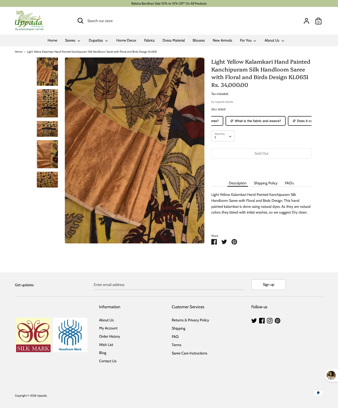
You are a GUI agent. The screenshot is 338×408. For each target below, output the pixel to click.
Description (237, 183)
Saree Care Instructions (189, 353)
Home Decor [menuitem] (126, 40)
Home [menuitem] (52, 40)
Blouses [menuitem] (199, 40)
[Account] (306, 19)
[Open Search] (80, 20)
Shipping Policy (266, 183)
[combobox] (222, 135)
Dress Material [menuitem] (174, 40)
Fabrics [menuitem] (149, 40)
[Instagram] (269, 320)
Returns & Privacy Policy (190, 320)
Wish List (106, 344)
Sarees (70, 40)
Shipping (178, 328)
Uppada (42, 395)
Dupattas (96, 40)
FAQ (175, 336)
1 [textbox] (215, 137)
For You (246, 40)
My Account (108, 328)
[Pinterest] (277, 320)
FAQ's (289, 183)
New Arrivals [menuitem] (222, 40)
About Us (272, 40)
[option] (134, 152)
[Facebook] (262, 320)
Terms (176, 345)
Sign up (268, 284)
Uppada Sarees (224, 101)
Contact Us (108, 361)
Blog (102, 353)
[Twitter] (254, 320)
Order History (109, 336)
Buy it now (261, 167)
